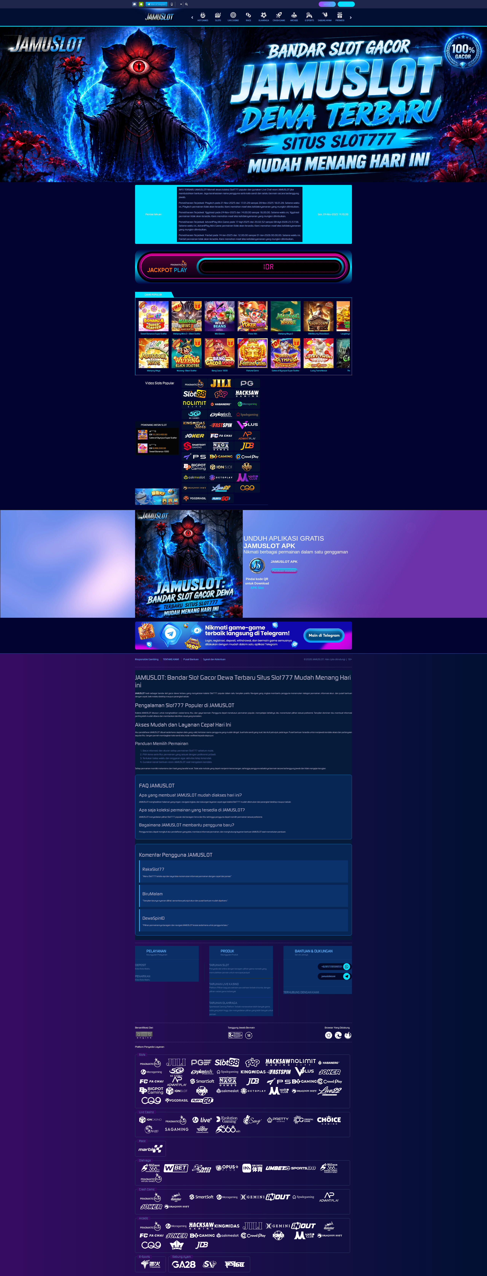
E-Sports (309, 20)
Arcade (294, 20)
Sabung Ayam (324, 20)
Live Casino (233, 20)
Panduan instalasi (284, 570)
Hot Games (202, 20)
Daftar (346, 4)
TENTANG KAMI (171, 659)
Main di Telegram (158, 4)
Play (180, 270)
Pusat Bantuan (191, 659)
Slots (218, 20)
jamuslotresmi (328, 976)
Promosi (340, 20)
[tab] (195, 383)
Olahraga (264, 20)
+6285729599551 (331, 966)
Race (248, 20)
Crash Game (279, 20)
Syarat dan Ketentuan (214, 659)
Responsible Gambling (146, 659)
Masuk (327, 4)
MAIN (156, 316)
